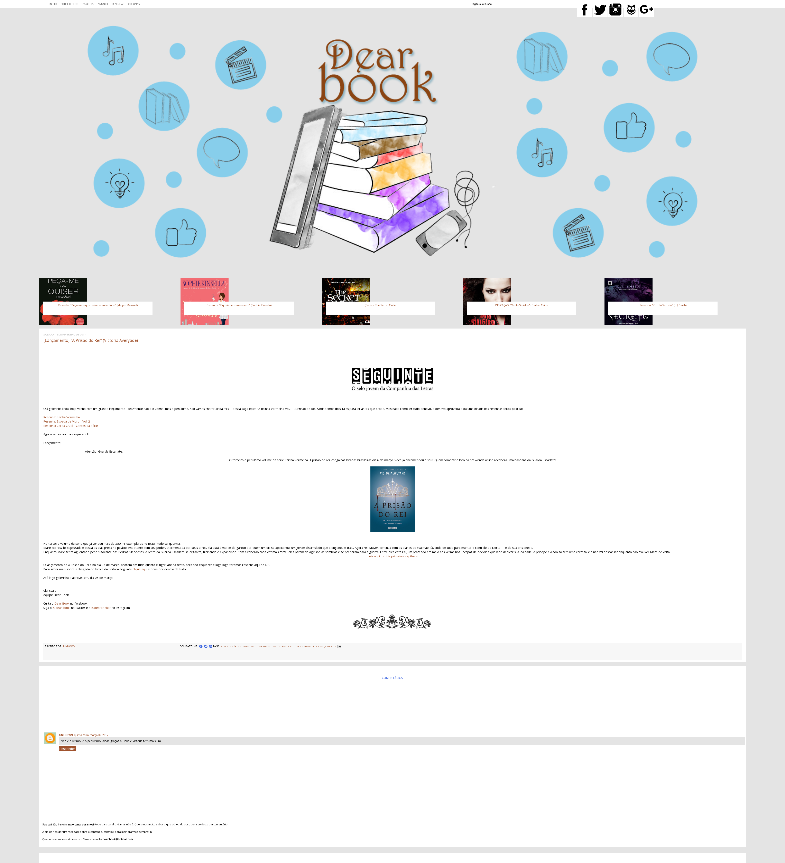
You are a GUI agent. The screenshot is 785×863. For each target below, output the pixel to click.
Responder (67, 749)
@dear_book (61, 608)
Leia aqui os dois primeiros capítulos (393, 556)
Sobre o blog (69, 4)
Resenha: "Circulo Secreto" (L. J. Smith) (663, 305)
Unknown (66, 735)
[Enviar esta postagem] (339, 646)
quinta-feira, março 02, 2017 (91, 735)
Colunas (134, 4)
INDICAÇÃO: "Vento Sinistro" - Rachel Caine (521, 305)
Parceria (88, 4)
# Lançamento (326, 646)
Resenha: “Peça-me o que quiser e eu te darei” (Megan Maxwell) (98, 305)
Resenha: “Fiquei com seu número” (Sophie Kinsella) (239, 305)
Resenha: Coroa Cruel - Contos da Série (70, 426)
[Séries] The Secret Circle (380, 305)
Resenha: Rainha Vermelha (62, 417)
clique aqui (140, 569)
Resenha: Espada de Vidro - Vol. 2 (66, 421)
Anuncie (103, 4)
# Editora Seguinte (301, 646)
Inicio (53, 4)
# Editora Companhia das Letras (263, 646)
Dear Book (61, 603)
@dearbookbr (101, 608)
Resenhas (118, 4)
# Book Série (230, 646)
